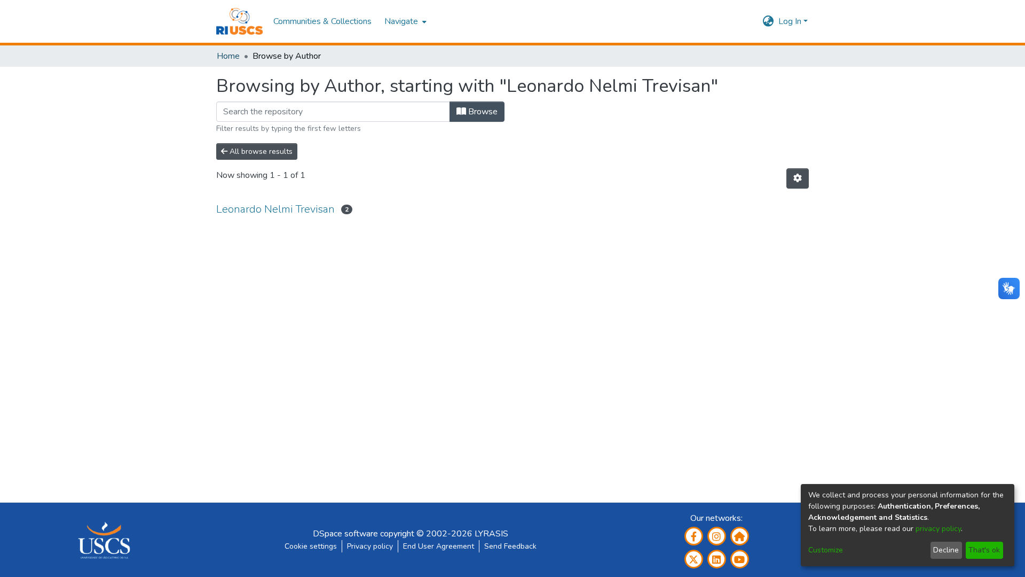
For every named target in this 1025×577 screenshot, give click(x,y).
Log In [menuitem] (789, 21)
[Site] (739, 536)
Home (228, 56)
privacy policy (938, 529)
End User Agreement (438, 546)
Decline (946, 550)
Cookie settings (311, 546)
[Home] (239, 21)
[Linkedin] (716, 559)
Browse (482, 112)
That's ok (984, 550)
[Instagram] (716, 536)
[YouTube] (739, 559)
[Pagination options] (797, 178)
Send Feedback (510, 546)
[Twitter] (693, 559)
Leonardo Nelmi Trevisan (275, 209)
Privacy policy (370, 546)
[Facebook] (693, 536)
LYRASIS (491, 534)
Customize (825, 550)
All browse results (260, 151)
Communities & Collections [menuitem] (322, 21)
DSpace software (345, 534)
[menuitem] (404, 21)
